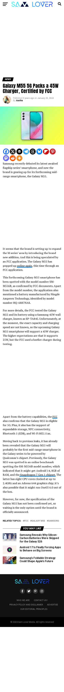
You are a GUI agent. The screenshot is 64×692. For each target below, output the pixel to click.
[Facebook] (6, 151)
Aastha (19, 100)
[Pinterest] (53, 151)
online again (24, 266)
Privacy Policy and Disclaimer (26, 604)
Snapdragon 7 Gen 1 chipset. (37, 475)
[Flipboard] (46, 151)
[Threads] (33, 151)
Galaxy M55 (38, 521)
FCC (54, 416)
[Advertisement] (32, 44)
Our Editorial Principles (33, 609)
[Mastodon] (6, 158)
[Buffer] (19, 151)
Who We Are (23, 600)
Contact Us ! (41, 600)
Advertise (52, 604)
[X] (13, 151)
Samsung (53, 521)
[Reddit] (13, 158)
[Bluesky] (39, 151)
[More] (19, 158)
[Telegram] (26, 151)
